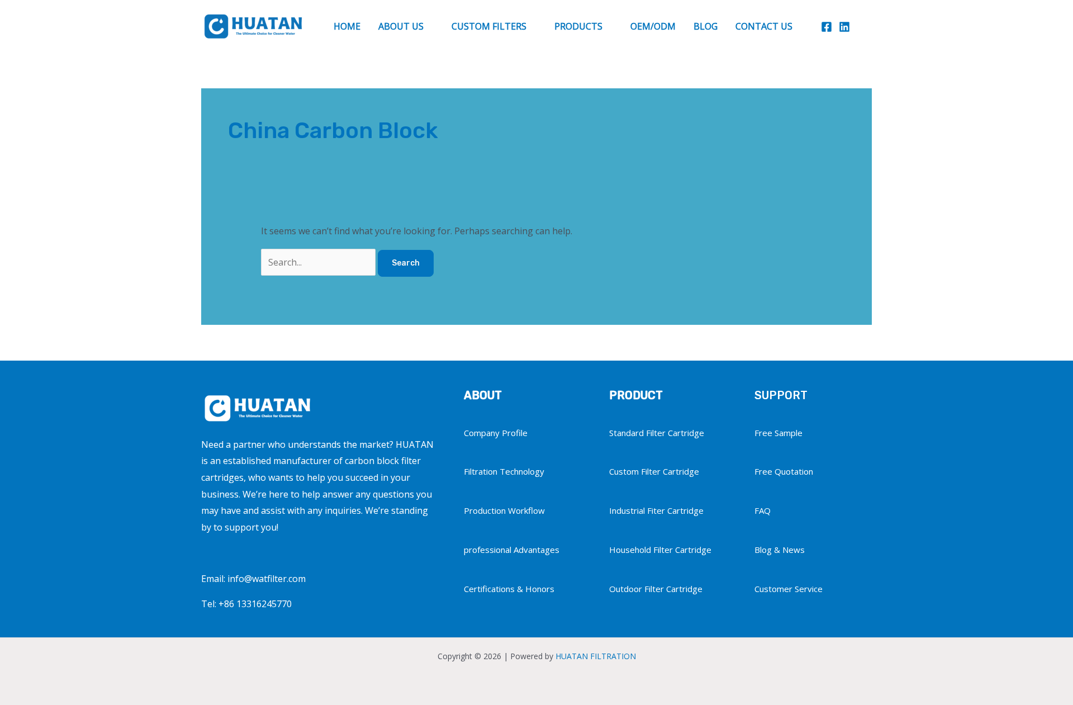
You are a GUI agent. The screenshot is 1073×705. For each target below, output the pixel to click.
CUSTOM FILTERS (489, 26)
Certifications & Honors (509, 588)
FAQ (762, 510)
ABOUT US (401, 26)
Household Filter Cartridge (660, 549)
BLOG (706, 26)
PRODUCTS (578, 26)
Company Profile (496, 432)
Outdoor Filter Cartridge (655, 588)
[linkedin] (844, 26)
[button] (866, 26)
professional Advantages (511, 549)
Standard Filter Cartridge (656, 432)
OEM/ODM (653, 26)
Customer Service (788, 588)
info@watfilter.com (266, 578)
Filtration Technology (504, 471)
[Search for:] (319, 262)
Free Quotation (783, 471)
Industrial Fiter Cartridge (656, 510)
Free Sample (778, 432)
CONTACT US (763, 26)
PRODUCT (636, 395)
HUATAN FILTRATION (596, 656)
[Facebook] (826, 26)
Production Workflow (504, 510)
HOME (347, 26)
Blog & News (779, 549)
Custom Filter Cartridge (654, 471)
